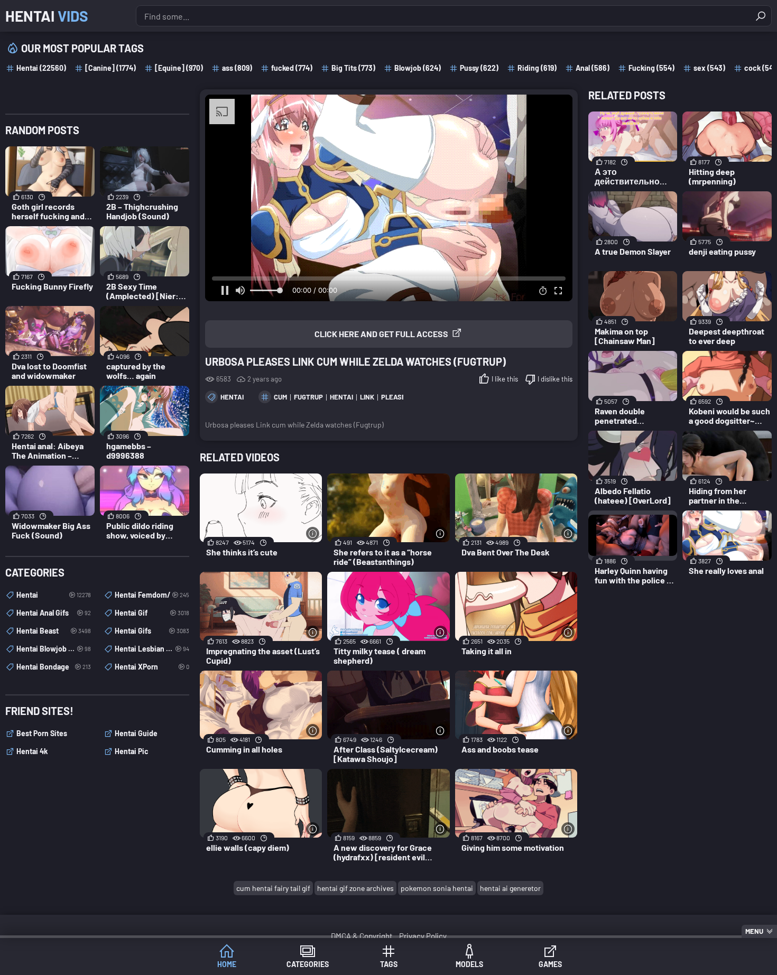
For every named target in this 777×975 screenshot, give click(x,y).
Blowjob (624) (417, 67)
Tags (388, 964)
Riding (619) (537, 67)
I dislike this (555, 379)
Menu (754, 931)
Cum (280, 397)
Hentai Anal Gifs (53, 612)
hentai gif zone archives (355, 888)
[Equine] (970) (179, 67)
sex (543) (709, 67)
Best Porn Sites (41, 733)
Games (550, 964)
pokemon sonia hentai (437, 888)
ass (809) (237, 67)
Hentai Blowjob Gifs (53, 648)
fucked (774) (291, 67)
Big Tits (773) (353, 67)
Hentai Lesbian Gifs (152, 648)
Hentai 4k (32, 751)
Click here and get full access (381, 334)
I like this (505, 379)
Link (367, 397)
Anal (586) (592, 67)
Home (226, 964)
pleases (395, 397)
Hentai (46, 16)
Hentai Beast (53, 630)
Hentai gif (152, 612)
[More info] (312, 533)
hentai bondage (53, 666)
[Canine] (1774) (110, 67)
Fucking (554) (651, 67)
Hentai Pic (132, 751)
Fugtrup (308, 397)
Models (469, 964)
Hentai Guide (136, 733)
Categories (307, 964)
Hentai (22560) (41, 67)
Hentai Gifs (152, 630)
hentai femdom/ (152, 594)
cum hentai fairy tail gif (273, 888)
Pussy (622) (479, 67)
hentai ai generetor (510, 888)
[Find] (760, 16)
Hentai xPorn (152, 666)
